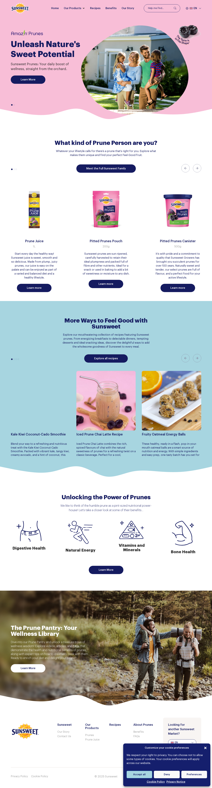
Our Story (63, 732)
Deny (167, 774)
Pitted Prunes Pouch (106, 241)
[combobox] (162, 8)
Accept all (139, 774)
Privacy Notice (175, 782)
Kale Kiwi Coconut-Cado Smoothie (38, 434)
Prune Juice (34, 241)
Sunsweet (64, 724)
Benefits (138, 732)
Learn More (28, 79)
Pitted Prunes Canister (178, 241)
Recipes (115, 724)
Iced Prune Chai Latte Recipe (99, 434)
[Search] (174, 8)
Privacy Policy (19, 776)
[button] (205, 748)
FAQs (76, 646)
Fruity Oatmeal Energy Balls (164, 434)
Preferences (194, 774)
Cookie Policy (156, 782)
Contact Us (64, 736)
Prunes (89, 735)
